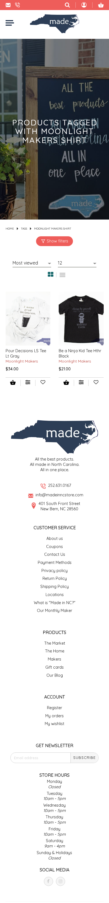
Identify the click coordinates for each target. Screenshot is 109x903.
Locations (55, 594)
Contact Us (54, 554)
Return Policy (54, 578)
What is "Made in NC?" (54, 602)
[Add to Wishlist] (42, 383)
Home (10, 228)
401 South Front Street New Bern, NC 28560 (59, 506)
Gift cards (54, 667)
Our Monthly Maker (54, 610)
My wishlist (54, 723)
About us (54, 538)
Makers (54, 659)
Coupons (54, 546)
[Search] (67, 5)
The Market (54, 643)
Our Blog (54, 675)
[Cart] (101, 5)
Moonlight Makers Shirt (52, 228)
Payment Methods (55, 562)
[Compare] (27, 383)
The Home (54, 651)
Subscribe (84, 757)
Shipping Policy (54, 586)
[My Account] (84, 5)
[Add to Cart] (13, 383)
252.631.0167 (59, 485)
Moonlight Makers (22, 361)
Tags (24, 228)
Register (54, 707)
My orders (54, 715)
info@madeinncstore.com (59, 494)
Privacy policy (54, 570)
